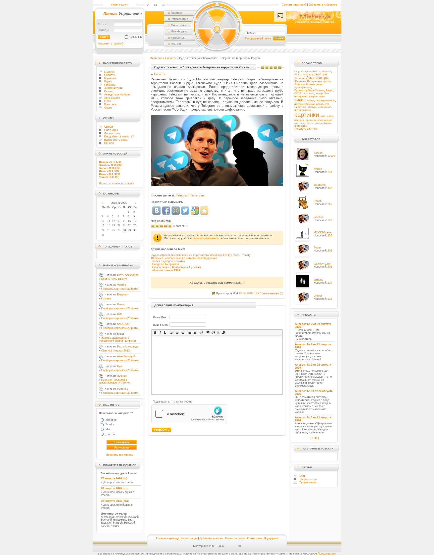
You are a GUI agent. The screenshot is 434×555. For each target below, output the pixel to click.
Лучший (122, 375)
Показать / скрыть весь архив (116, 182)
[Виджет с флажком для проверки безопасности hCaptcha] (189, 413)
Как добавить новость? (119, 136)
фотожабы (300, 125)
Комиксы (299, 84)
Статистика (254, 538)
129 (330, 282)
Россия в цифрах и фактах (168, 261)
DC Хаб (109, 142)
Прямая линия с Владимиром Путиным (176, 267)
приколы (311, 120)
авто (322, 96)
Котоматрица (314, 84)
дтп (327, 104)
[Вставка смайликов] (201, 332)
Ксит (302, 475)
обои (330, 116)
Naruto (318, 168)
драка (319, 104)
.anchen (318, 217)
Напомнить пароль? (110, 43)
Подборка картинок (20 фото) (120, 288)
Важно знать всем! (116, 139)
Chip (297, 71)
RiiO (119, 314)
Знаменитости (113, 87)
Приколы (110, 84)
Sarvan (318, 152)
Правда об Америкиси (165, 264)
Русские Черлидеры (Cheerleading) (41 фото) (114, 381)
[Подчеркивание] (165, 332)
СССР (297, 93)
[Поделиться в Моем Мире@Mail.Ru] (176, 211)
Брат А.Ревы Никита (114, 278)
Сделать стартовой (294, 4)
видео (300, 100)
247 (330, 220)
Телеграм (197, 195)
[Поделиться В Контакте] (156, 211)
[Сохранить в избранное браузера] (204, 211)
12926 (331, 155)
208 (330, 250)
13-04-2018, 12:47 (250, 293)
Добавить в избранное (323, 4)
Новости (109, 74)
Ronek (318, 201)
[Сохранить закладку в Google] (195, 211)
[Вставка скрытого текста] (223, 332)
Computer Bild (309, 71)
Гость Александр (127, 274)
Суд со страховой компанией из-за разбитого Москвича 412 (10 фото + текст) (200, 255)
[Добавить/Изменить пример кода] (213, 332)
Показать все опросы (119, 454)
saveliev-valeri (322, 263)
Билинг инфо (307, 482)
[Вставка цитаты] (208, 332)
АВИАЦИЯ (320, 74)
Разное (108, 91)
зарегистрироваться (206, 238)
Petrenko (122, 388)
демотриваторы (325, 100)
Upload (108, 126)
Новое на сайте (235, 538)
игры (111, 129)
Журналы (300, 81)
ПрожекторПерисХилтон (309, 90)
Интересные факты (319, 81)
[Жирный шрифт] (155, 332)
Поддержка (271, 538)
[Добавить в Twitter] (185, 211)
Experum (122, 294)
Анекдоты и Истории (117, 94)
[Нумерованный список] (194, 332)
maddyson (325, 71)
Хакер (319, 93)
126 (330, 298)
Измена (106, 298)
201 (330, 266)
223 (330, 235)
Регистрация (189, 538)
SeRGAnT (123, 323)
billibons (318, 279)
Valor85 (121, 284)
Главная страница (167, 538)
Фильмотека (112, 133)
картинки (306, 114)
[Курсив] (160, 332)
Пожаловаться (327, 553)
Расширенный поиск (258, 38)
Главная (109, 71)
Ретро (329, 90)
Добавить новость (211, 538)
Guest (121, 304)
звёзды (312, 107)
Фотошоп (308, 93)
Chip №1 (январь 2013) (116, 350)
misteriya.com (119, 4)
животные (300, 107)
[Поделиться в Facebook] (166, 211)
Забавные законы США (165, 270)
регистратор (314, 123)
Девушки (299, 78)
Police (297, 74)
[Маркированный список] (189, 332)
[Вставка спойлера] (218, 332)
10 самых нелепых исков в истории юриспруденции (184, 258)
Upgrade (308, 74)
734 (330, 171)
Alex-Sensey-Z (126, 356)
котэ (322, 116)
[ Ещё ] (314, 437)
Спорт (108, 107)
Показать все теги (305, 128)
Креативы (110, 104)
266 (330, 204)
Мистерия (156, 58)
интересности (302, 110)
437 (330, 187)
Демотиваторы (317, 78)
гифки (310, 100)
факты (327, 123)
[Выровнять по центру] (177, 332)
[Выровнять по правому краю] (182, 332)
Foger (317, 247)
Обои (107, 101)
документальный (304, 104)
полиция (299, 120)
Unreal (318, 295)
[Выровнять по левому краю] (172, 332)
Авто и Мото (112, 97)
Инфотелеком (308, 479)
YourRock (320, 184)
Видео (108, 81)
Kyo (119, 366)
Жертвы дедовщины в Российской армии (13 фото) (117, 339)
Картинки (110, 78)
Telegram (182, 195)
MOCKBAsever (323, 232)
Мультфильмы (302, 87)
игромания (324, 107)
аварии (313, 96)
